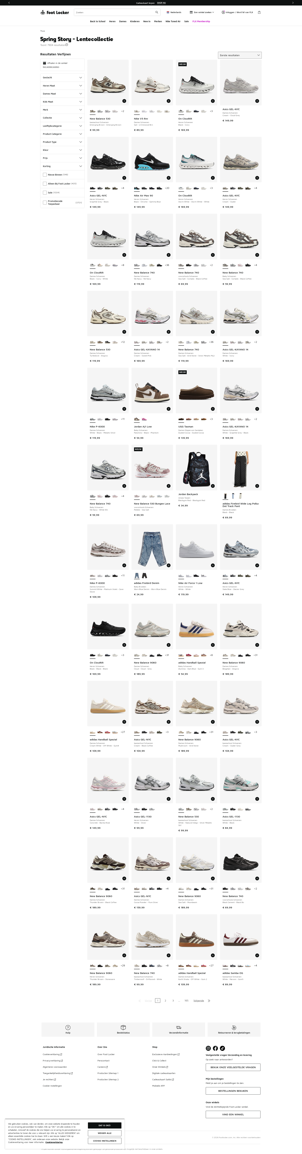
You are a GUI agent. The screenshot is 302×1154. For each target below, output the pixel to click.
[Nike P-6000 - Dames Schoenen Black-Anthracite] (107, 419)
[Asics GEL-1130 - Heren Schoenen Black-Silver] (144, 809)
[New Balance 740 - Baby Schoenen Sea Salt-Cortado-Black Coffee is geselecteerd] (225, 265)
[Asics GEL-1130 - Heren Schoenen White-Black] (152, 809)
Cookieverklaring (51, 1054)
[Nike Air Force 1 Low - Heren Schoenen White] (204, 575)
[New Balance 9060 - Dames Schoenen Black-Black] (152, 655)
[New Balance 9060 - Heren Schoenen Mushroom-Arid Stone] (115, 965)
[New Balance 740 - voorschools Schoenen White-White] (204, 265)
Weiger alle (105, 1133)
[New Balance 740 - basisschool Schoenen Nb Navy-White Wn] (159, 965)
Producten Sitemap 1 (108, 1073)
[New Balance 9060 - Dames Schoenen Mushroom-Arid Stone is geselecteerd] (181, 732)
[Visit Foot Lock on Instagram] (208, 1048)
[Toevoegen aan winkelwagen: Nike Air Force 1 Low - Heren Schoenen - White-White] (213, 565)
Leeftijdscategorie (52, 126)
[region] (151, 3)
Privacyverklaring (51, 1060)
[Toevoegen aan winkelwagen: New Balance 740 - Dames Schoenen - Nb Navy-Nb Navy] (169, 255)
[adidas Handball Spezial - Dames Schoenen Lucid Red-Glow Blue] (107, 732)
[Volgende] (292, 3)
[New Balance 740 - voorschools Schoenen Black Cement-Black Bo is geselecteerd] (225, 888)
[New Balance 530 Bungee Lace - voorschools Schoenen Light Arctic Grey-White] (159, 496)
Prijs (45, 158)
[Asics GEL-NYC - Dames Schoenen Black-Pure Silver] (107, 809)
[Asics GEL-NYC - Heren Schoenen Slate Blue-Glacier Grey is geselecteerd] (225, 575)
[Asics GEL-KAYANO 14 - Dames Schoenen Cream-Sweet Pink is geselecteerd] (137, 342)
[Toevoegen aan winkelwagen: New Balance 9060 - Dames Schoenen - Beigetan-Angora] (257, 645)
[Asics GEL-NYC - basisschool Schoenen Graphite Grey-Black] (144, 732)
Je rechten (48, 1079)
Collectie (47, 117)
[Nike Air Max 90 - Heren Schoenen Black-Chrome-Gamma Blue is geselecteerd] (137, 188)
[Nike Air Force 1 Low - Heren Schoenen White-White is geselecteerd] (181, 575)
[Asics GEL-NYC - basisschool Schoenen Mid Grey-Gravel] (248, 732)
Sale (186, 21)
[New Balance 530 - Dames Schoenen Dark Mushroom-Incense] (100, 342)
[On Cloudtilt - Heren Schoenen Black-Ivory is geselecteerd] (181, 111)
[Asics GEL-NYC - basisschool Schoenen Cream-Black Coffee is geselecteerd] (137, 732)
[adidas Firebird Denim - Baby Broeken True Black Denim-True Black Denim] (144, 575)
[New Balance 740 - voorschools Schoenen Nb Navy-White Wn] (196, 265)
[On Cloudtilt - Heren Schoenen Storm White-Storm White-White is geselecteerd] (181, 188)
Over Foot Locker (106, 1054)
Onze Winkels (158, 1066)
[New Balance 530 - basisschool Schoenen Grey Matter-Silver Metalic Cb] (107, 111)
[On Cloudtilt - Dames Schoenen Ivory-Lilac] (115, 265)
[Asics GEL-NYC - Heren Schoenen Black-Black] (100, 188)
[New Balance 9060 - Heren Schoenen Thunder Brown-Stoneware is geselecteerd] (92, 965)
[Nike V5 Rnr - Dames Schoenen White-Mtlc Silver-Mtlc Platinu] (152, 111)
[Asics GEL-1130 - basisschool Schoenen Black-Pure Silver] (233, 809)
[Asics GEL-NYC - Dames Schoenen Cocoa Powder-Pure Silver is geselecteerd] (137, 888)
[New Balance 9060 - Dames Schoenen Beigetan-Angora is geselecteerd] (225, 655)
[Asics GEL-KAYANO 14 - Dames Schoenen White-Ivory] (144, 342)
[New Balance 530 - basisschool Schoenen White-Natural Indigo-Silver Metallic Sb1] (100, 111)
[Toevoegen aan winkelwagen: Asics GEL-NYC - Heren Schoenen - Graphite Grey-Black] (124, 178)
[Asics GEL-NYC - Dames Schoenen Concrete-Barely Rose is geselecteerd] (92, 809)
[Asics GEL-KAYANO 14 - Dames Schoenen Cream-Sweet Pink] (233, 342)
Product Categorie (52, 134)
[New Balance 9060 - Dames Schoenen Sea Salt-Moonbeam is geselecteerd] (181, 888)
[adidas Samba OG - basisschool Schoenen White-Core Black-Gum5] (240, 965)
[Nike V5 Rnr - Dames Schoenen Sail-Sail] (167, 111)
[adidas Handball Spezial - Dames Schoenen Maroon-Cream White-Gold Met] (100, 732)
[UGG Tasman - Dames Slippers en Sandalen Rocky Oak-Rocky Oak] (189, 419)
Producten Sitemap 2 (108, 1079)
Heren (112, 21)
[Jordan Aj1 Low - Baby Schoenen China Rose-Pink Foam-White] (144, 419)
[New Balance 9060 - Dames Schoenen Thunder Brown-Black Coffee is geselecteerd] (92, 888)
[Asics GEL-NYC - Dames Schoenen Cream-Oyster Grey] (100, 809)
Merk (45, 109)
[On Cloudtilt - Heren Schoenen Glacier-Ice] (204, 111)
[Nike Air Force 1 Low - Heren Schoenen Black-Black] (196, 575)
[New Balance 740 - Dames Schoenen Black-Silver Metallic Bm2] (159, 265)
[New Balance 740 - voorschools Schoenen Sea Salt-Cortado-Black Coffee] (248, 888)
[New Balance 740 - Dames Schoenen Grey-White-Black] (144, 265)
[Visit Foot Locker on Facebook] (215, 1048)
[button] (67, 45)
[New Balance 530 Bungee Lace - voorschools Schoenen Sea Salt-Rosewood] (152, 496)
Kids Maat (48, 101)
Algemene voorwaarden (55, 1066)
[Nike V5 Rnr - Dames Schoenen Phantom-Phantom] (159, 111)
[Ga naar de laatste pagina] (209, 1000)
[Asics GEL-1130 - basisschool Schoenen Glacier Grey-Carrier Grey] (248, 809)
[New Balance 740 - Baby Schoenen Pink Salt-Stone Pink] (115, 496)
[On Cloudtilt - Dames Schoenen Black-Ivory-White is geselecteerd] (92, 265)
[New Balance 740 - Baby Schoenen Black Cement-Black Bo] (248, 265)
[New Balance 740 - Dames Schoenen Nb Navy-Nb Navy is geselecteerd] (137, 265)
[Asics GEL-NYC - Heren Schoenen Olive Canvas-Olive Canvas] (107, 188)
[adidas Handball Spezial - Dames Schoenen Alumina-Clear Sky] (115, 732)
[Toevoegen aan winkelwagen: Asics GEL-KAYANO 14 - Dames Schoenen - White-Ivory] (257, 332)
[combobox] (117, 12)
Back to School (97, 21)
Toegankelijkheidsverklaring (56, 1073)
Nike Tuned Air (173, 21)
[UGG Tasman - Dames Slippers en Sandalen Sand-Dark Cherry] (196, 419)
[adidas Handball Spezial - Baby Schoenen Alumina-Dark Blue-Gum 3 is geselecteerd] (181, 655)
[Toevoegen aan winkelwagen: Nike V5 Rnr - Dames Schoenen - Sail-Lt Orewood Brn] (169, 101)
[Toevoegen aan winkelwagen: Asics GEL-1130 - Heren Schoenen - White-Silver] (169, 799)
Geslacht (47, 77)
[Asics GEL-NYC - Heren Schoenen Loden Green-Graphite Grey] (115, 188)
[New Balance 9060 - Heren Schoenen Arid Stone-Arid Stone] (107, 965)
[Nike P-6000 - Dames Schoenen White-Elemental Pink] (115, 419)
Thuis (42, 31)
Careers (101, 1066)
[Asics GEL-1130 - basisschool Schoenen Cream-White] (240, 809)
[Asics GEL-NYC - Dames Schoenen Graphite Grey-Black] (115, 809)
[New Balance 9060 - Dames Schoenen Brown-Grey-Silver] (144, 655)
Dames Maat (49, 93)
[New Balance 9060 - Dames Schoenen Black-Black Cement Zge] (159, 655)
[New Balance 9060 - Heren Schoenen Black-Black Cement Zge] (100, 965)
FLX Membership (201, 21)
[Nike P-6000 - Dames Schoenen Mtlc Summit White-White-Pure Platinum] (100, 419)
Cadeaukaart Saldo (161, 1079)
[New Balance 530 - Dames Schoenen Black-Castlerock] (107, 342)
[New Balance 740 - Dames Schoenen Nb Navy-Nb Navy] (204, 342)
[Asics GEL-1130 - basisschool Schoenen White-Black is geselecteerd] (225, 809)
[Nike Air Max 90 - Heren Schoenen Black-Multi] (144, 188)
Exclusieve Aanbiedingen (164, 1054)
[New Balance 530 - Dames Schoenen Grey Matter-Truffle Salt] (115, 342)
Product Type (49, 142)
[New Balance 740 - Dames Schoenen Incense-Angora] (152, 265)
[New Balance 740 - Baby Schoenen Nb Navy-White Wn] (233, 265)
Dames (122, 21)
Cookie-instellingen (52, 1085)
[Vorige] (9, 3)
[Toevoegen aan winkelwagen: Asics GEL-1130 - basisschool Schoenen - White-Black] (257, 799)
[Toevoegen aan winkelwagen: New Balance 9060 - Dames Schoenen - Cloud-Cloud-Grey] (169, 645)
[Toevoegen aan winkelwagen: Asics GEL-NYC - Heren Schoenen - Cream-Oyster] (257, 178)
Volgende (198, 1000)
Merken (158, 21)
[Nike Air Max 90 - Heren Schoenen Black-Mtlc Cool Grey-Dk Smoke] (159, 188)
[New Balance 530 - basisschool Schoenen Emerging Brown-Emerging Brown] (189, 809)
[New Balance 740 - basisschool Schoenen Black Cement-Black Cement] (144, 965)
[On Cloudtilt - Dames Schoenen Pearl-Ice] (107, 265)
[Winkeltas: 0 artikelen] (259, 12)
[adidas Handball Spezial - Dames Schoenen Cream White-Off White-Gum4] (196, 965)
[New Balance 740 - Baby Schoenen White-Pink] (240, 265)
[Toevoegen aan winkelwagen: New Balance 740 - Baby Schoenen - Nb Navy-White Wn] (124, 486)
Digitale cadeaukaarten (163, 1073)
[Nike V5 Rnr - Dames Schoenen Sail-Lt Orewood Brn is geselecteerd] (137, 111)
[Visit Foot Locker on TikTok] (222, 1048)
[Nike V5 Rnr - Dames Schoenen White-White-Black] (144, 111)
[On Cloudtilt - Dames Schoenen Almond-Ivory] (100, 265)
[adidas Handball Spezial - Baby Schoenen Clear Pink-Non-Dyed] (196, 655)
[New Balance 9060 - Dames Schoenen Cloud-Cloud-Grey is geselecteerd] (137, 655)
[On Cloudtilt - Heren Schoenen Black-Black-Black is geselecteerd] (92, 655)
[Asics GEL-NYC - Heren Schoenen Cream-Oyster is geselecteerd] (225, 188)
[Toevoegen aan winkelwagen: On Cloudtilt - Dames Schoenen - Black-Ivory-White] (124, 255)
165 (186, 1000)
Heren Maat (49, 85)
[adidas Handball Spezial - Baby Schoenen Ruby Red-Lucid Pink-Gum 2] (189, 655)
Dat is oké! (105, 1125)
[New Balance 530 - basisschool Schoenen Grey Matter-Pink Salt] (115, 111)
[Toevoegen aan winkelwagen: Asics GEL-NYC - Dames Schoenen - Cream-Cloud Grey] (257, 101)
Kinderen (135, 21)
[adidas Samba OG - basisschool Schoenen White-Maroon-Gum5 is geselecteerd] (225, 965)
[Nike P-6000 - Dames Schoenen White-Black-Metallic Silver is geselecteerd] (92, 419)
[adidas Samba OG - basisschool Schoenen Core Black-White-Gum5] (233, 965)
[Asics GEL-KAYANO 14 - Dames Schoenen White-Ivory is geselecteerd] (225, 342)
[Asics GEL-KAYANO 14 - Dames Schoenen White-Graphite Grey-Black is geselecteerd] (225, 419)
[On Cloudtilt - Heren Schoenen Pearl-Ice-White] (189, 111)
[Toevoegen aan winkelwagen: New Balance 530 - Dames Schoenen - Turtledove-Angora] (124, 332)
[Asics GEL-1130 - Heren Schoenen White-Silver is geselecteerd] (137, 809)
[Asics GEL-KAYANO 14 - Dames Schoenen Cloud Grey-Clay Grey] (152, 342)
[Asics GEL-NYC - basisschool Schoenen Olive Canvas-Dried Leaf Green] (159, 732)
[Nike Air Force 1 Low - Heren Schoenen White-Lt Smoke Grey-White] (189, 575)
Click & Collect (159, 1060)
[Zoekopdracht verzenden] (156, 12)
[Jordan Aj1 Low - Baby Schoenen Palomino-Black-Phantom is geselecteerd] (137, 419)
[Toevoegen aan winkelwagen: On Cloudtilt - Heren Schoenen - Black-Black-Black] (124, 645)
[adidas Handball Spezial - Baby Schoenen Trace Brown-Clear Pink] (204, 655)
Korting (46, 166)
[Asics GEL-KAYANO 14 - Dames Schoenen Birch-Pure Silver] (159, 342)
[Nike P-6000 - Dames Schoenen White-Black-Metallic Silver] (107, 575)
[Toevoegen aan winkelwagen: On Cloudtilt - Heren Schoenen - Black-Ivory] (213, 101)
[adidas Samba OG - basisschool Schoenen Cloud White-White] (248, 965)
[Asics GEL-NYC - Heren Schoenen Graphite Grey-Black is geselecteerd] (92, 188)
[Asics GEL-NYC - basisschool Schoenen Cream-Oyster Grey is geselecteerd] (225, 732)
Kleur (45, 150)
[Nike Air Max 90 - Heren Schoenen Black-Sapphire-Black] (152, 188)
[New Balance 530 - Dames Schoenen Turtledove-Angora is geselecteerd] (92, 342)
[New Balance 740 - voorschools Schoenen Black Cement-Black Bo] (189, 265)
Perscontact (103, 1060)
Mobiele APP (158, 1085)
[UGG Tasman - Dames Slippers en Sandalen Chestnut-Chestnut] (204, 419)
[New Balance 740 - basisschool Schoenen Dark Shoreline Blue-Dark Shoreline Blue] (152, 965)
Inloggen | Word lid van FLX (239, 12)
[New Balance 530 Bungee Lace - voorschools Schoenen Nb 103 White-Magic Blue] (144, 496)
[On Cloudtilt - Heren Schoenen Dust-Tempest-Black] (196, 111)
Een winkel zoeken (51, 67)
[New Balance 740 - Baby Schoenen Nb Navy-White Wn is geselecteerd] (92, 496)
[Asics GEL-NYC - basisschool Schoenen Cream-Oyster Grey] (152, 732)
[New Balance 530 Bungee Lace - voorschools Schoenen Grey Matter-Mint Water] (167, 496)
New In (146, 21)
